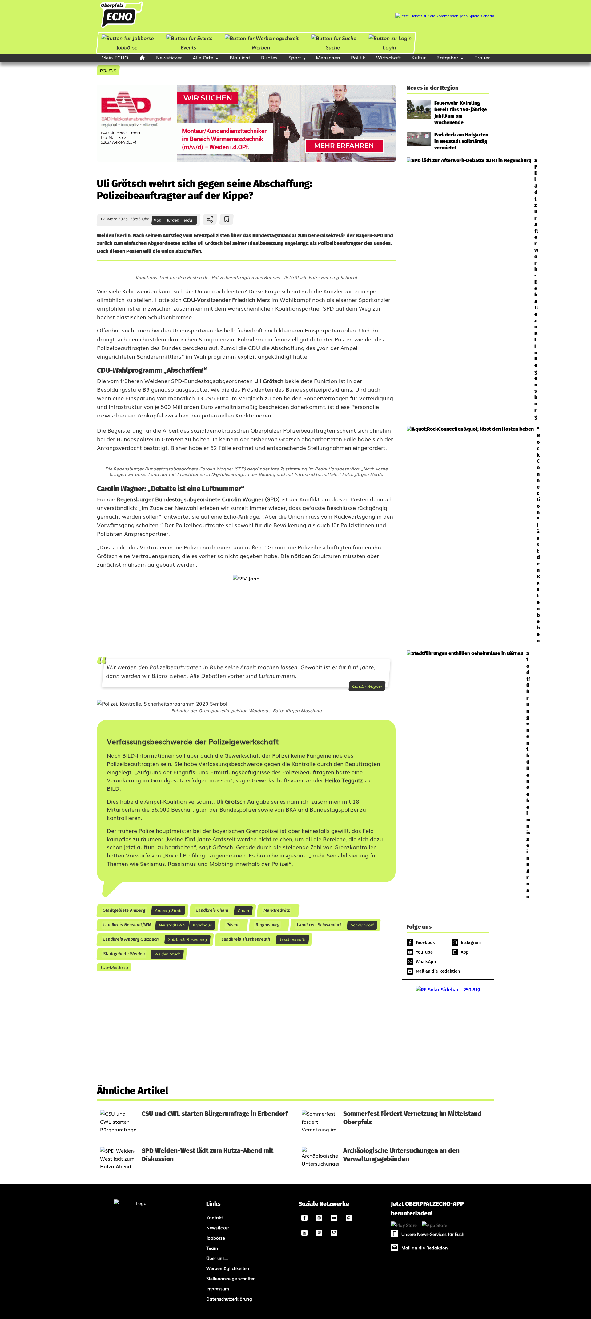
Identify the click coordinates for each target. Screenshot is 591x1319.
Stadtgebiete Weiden (124, 953)
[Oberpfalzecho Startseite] (121, 27)
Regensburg (267, 924)
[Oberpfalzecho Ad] (444, 16)
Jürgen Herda (179, 220)
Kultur (419, 57)
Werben (261, 47)
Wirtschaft (388, 57)
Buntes (269, 57)
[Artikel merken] (226, 219)
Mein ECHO (114, 57)
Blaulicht (240, 57)
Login (389, 47)
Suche (332, 47)
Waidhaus (202, 925)
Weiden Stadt (167, 954)
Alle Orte (203, 57)
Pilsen (232, 924)
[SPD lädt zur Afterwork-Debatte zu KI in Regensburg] (448, 288)
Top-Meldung (114, 967)
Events (188, 47)
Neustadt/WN (172, 925)
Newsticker (169, 57)
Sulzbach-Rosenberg (187, 939)
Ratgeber (447, 57)
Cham (243, 910)
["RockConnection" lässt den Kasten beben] (448, 535)
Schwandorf (362, 925)
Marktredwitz (276, 910)
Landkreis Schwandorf (318, 924)
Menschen (328, 57)
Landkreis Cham (212, 910)
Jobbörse (127, 47)
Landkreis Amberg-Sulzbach (131, 939)
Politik (358, 57)
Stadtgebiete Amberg (124, 910)
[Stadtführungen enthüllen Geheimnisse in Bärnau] (448, 775)
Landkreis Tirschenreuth (245, 939)
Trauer (482, 57)
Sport (294, 57)
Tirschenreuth (292, 939)
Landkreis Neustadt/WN (127, 924)
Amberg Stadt (168, 910)
